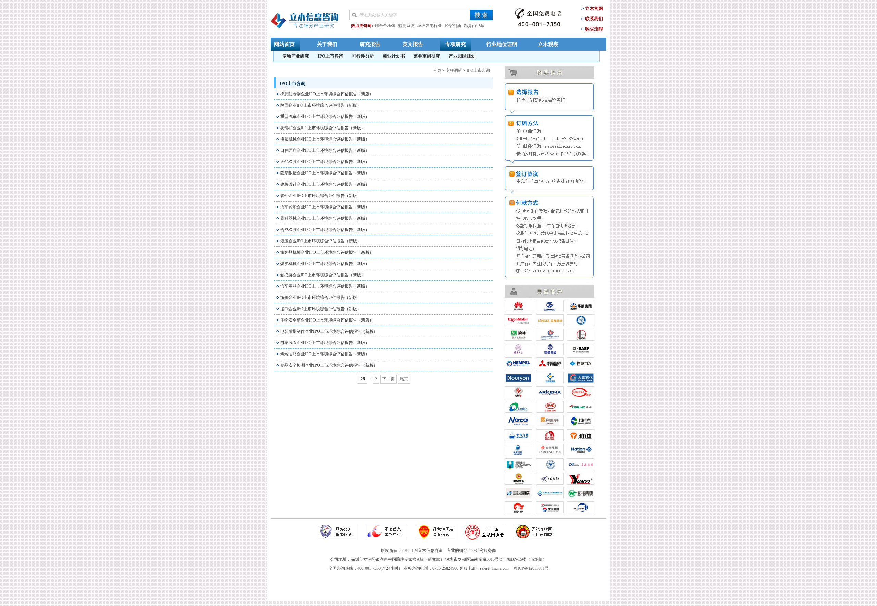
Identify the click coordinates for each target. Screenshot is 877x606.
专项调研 (454, 70)
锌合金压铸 (385, 25)
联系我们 (594, 18)
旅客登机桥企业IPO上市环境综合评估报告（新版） (326, 252)
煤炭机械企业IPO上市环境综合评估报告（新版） (324, 263)
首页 (437, 70)
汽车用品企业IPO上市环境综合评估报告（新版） (324, 286)
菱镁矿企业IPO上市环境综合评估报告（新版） (322, 127)
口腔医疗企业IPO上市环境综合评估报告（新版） (324, 150)
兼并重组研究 (426, 56)
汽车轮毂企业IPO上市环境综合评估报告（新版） (324, 207)
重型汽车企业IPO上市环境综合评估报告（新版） (324, 116)
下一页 (388, 379)
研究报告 (370, 44)
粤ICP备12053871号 (531, 568)
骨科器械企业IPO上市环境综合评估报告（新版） (324, 218)
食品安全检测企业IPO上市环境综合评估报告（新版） (329, 365)
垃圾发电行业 (429, 25)
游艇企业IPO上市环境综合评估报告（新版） (320, 297)
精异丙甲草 (474, 25)
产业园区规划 (462, 56)
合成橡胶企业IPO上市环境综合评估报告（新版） (324, 229)
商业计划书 (394, 56)
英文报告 (413, 44)
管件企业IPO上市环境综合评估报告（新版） (320, 195)
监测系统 (406, 25)
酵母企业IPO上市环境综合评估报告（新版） (320, 105)
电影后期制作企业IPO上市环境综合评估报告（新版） (329, 331)
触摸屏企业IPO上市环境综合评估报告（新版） (322, 274)
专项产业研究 (295, 56)
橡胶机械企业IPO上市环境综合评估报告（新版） (324, 139)
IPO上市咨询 (330, 56)
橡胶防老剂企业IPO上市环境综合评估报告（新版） (326, 94)
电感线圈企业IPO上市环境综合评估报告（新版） (324, 342)
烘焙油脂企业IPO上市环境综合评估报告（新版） (324, 354)
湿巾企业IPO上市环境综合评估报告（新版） (320, 308)
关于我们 (327, 44)
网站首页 (284, 44)
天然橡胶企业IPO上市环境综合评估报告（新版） (324, 161)
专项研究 (455, 44)
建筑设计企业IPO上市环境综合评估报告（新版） (324, 184)
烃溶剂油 (453, 25)
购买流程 (594, 29)
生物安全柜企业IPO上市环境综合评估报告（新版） (326, 320)
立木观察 (548, 44)
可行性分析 (363, 56)
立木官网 (594, 8)
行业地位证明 (501, 44)
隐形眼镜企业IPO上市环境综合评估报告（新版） (324, 173)
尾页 (404, 379)
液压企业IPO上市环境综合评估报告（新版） (320, 241)
